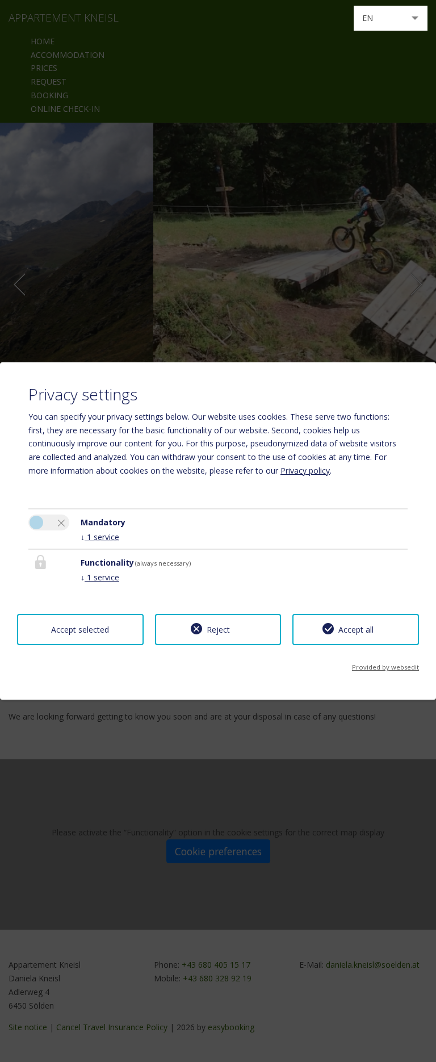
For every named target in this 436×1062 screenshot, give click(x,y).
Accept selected (80, 629)
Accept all (356, 629)
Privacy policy (305, 470)
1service (100, 537)
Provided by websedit (385, 667)
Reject (218, 629)
